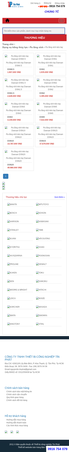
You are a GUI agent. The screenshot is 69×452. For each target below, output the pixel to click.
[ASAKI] (49, 247)
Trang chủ (7, 44)
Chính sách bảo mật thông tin (19, 391)
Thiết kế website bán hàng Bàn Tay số (34, 447)
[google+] (12, 432)
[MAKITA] (20, 204)
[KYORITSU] (20, 247)
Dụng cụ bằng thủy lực (15, 47)
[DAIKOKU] (49, 281)
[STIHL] (49, 324)
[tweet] (17, 432)
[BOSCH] (20, 212)
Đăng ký (47, 3)
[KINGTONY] (20, 324)
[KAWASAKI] (49, 221)
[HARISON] (20, 221)
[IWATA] (20, 315)
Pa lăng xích (36, 47)
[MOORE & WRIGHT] (20, 289)
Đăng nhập (60, 3)
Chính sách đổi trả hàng (16, 400)
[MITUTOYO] (49, 204)
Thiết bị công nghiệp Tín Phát (47, 444)
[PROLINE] (20, 264)
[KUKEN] (20, 272)
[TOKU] (49, 272)
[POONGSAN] (49, 255)
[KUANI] (20, 238)
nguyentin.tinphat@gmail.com (23, 369)
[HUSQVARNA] (20, 255)
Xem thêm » (59, 197)
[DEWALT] (49, 264)
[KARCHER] (20, 306)
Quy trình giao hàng (15, 397)
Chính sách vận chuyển (16, 394)
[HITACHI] (49, 289)
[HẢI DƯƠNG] (49, 238)
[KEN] (20, 281)
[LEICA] (20, 298)
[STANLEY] (20, 230)
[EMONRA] (49, 315)
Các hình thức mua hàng (17, 425)
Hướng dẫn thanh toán (16, 423)
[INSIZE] (49, 298)
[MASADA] (49, 306)
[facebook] (6, 432)
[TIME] (49, 230)
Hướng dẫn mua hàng (16, 420)
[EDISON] (49, 212)
